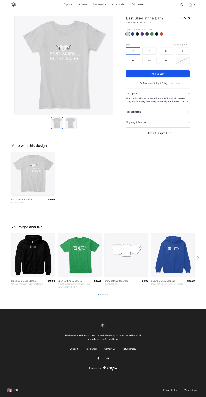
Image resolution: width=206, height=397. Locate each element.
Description (132, 93)
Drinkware (138, 4)
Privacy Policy (170, 390)
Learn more (174, 83)
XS (133, 51)
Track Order (91, 348)
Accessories (118, 4)
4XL (183, 60)
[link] (33, 173)
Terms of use (190, 390)
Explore (68, 4)
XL (133, 60)
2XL (149, 60)
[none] (180, 44)
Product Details (133, 111)
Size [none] (128, 44)
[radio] (133, 51)
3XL (166, 60)
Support (74, 348)
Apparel (82, 4)
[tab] (57, 123)
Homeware (99, 4)
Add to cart (158, 73)
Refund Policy (129, 348)
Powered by (95, 368)
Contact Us (109, 348)
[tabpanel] (63, 65)
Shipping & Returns (136, 122)
